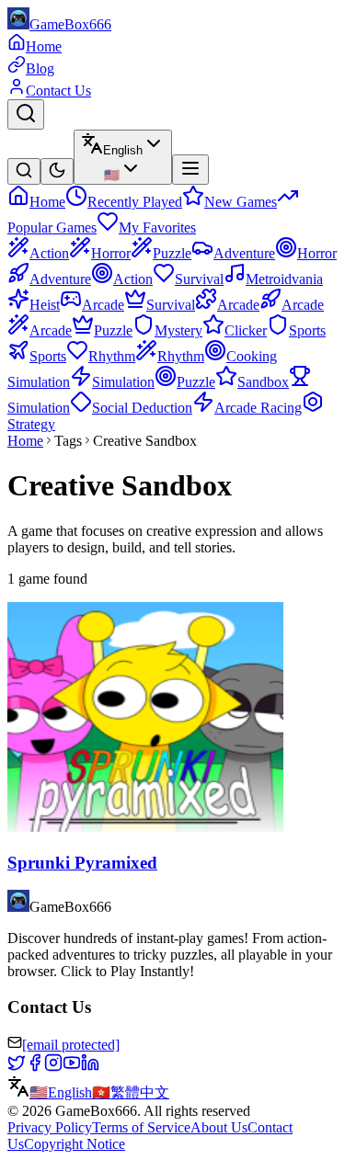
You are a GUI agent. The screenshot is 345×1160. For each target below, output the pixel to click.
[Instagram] (53, 1067)
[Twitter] (16, 1067)
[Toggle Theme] (57, 171)
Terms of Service (141, 1127)
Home (25, 441)
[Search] (25, 114)
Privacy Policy (49, 1127)
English (60, 1092)
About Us (218, 1127)
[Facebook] (35, 1067)
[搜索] (23, 171)
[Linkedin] (90, 1067)
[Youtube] (72, 1067)
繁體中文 (130, 1092)
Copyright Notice (74, 1144)
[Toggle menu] (190, 169)
